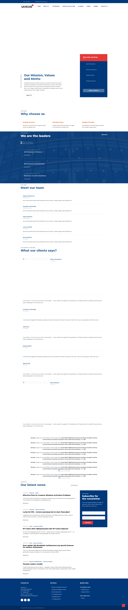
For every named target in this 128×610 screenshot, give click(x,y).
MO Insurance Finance (33, 152)
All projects (104, 134)
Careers (95, 6)
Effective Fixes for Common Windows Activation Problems (47, 495)
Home (39, 6)
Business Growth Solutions (35, 176)
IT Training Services (56, 599)
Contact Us (104, 6)
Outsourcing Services (56, 592)
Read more (25, 503)
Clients (88, 6)
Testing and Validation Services (58, 589)
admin (37, 492)
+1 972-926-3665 (26, 1)
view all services (94, 90)
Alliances (80, 6)
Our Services (56, 6)
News (31, 526)
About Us (46, 6)
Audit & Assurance (90, 64)
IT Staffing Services (56, 596)
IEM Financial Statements (34, 164)
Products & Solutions (69, 6)
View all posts (74, 485)
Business (32, 492)
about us (29, 95)
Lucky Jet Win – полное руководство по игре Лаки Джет (46, 512)
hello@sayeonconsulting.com (41, 1)
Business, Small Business (36, 561)
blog (31, 543)
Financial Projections (91, 69)
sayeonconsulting (40, 509)
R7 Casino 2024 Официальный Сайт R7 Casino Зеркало (45, 529)
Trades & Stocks (90, 75)
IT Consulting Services (56, 594)
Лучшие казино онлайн (33, 564)
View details (27, 155)
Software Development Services (59, 587)
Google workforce (85, 592)
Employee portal (85, 589)
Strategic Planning (91, 81)
